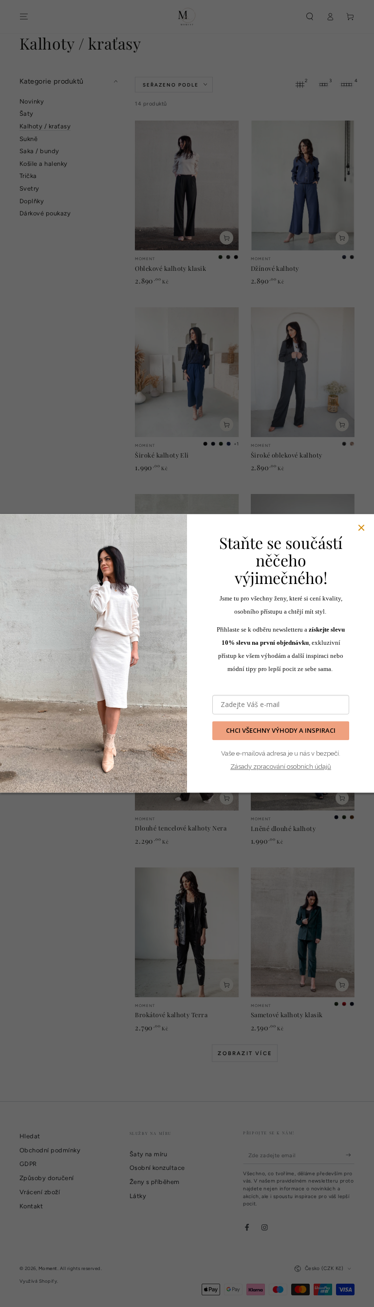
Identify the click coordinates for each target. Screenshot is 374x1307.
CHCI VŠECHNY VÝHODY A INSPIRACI (281, 730)
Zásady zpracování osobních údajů (280, 766)
